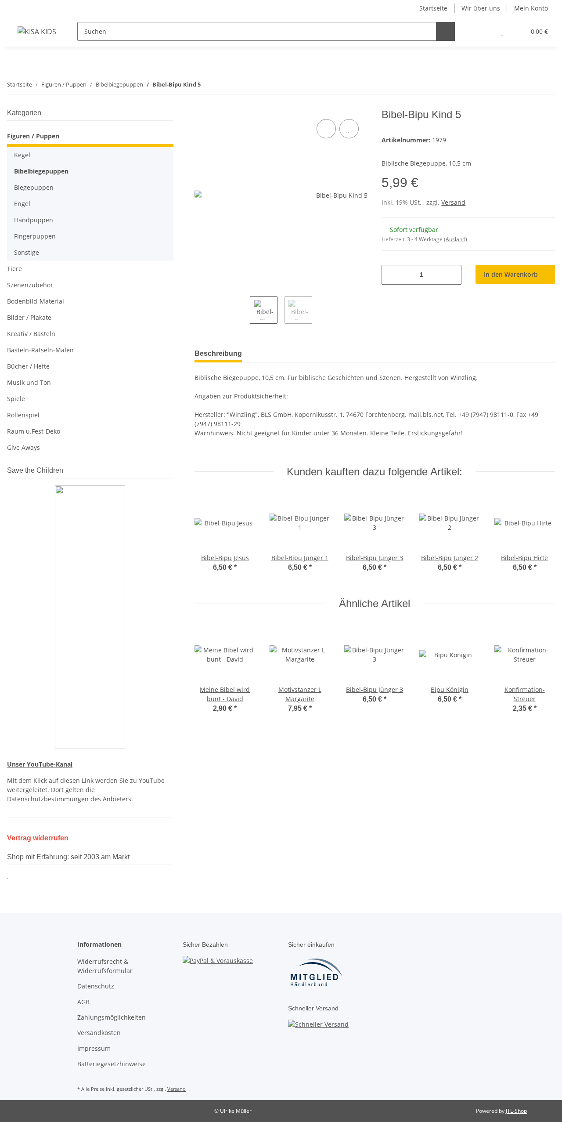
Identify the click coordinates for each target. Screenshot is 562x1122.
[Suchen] (445, 31)
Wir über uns (480, 8)
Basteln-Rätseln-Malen (40, 350)
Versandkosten (99, 1032)
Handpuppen (33, 220)
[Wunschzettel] (502, 31)
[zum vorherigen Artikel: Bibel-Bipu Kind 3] (526, 84)
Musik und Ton (29, 382)
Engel (22, 203)
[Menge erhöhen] (451, 274)
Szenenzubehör (30, 285)
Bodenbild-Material (35, 301)
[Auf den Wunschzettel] (349, 128)
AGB (83, 1002)
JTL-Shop (516, 1111)
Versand (453, 202)
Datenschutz (95, 986)
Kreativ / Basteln (31, 333)
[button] (484, 31)
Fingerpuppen (35, 236)
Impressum (94, 1048)
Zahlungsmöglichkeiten (111, 1017)
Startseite (433, 8)
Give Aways (23, 447)
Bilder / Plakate (29, 317)
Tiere (14, 268)
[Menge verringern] (391, 274)
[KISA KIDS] (37, 31)
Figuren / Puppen (33, 136)
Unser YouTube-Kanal (39, 764)
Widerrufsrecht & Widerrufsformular (105, 966)
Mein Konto (531, 8)
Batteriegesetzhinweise (111, 1064)
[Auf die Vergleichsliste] (326, 128)
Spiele (16, 399)
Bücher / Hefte (28, 366)
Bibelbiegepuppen (41, 171)
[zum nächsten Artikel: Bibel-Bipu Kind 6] (545, 84)
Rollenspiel (23, 415)
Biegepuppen (34, 187)
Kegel (22, 155)
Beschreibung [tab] (218, 353)
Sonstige (26, 252)
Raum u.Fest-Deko (33, 431)
